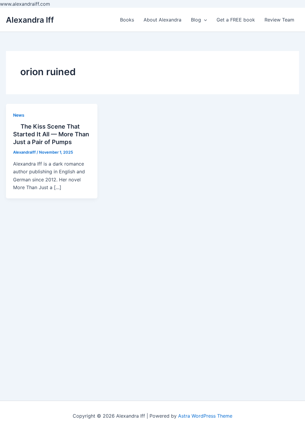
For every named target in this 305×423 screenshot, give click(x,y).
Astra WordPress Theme (205, 416)
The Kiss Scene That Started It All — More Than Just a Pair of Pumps (51, 134)
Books (127, 20)
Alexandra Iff (30, 19)
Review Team (279, 20)
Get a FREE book (236, 20)
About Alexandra (162, 20)
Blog (196, 20)
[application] (204, 20)
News (18, 115)
